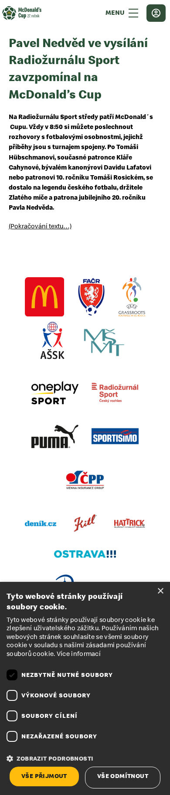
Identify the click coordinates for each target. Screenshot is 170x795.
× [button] (160, 591)
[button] (85, 758)
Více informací (79, 654)
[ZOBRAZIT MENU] (133, 13)
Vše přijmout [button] (44, 776)
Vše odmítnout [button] (122, 776)
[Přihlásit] (156, 13)
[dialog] (85, 688)
